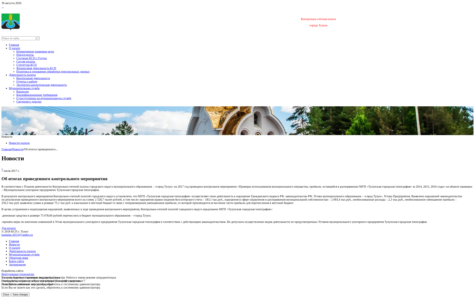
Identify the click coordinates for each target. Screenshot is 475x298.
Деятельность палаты (22, 74)
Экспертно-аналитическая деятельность (41, 84)
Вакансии (22, 91)
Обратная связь (18, 257)
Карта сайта (16, 261)
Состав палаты (25, 61)
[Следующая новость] (1, 167)
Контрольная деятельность (33, 78)
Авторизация (17, 264)
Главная (14, 44)
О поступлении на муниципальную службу (43, 98)
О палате (14, 48)
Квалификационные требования (36, 94)
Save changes (20, 294)
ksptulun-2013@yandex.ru (17, 234)
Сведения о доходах (29, 101)
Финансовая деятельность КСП (36, 68)
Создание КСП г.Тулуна (31, 58)
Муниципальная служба (24, 88)
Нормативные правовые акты (35, 51)
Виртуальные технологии (17, 274)
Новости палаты (19, 143)
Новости (17, 149)
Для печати (8, 228)
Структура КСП (26, 64)
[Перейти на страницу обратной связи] (3, 6)
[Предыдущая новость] (2, 167)
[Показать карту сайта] (2, 6)
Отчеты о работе (26, 81)
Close (6, 294)
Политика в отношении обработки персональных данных (53, 71)
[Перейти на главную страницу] (1, 6)
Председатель (25, 54)
